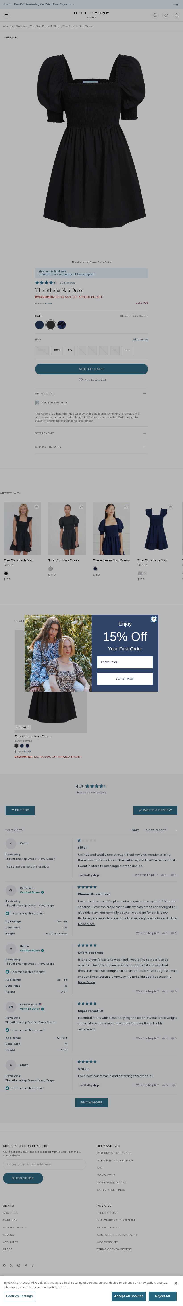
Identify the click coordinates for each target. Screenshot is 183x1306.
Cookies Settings (19, 1296)
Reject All (162, 1296)
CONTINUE (125, 678)
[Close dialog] (154, 619)
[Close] (176, 1283)
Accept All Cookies (128, 1296)
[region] (91, 1291)
